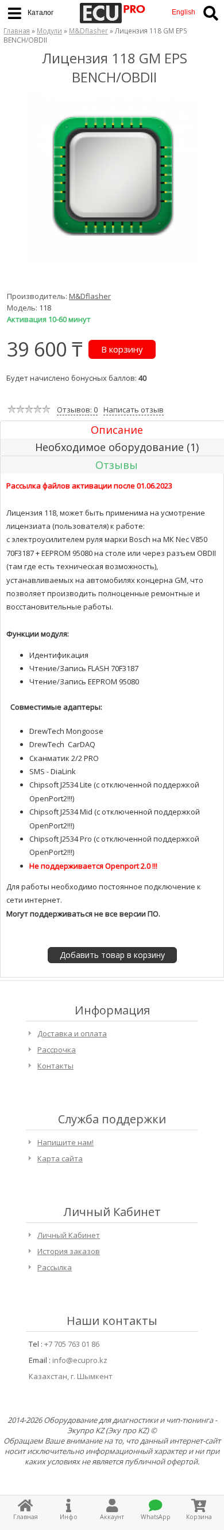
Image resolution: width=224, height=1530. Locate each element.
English (183, 12)
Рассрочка (56, 1049)
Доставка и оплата (72, 1033)
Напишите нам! (65, 1142)
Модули (49, 30)
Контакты (55, 1066)
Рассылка (54, 1267)
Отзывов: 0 (77, 409)
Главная (16, 30)
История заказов (68, 1251)
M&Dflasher (88, 30)
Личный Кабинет (68, 1235)
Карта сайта (60, 1158)
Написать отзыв (133, 409)
